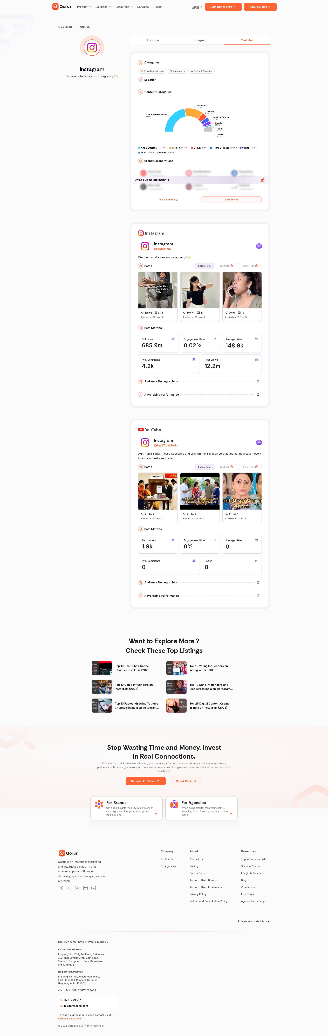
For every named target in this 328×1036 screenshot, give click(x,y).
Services (143, 7)
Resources (122, 7)
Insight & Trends (251, 873)
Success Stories (250, 866)
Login (195, 7)
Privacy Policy (198, 894)
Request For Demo (143, 781)
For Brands (167, 859)
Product (82, 7)
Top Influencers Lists (253, 859)
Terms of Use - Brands (203, 880)
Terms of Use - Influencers (206, 887)
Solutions (101, 7)
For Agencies (168, 866)
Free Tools (247, 894)
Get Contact (231, 199)
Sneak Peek (184, 781)
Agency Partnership (253, 901)
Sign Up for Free (221, 7)
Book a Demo (258, 7)
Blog (244, 880)
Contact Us (196, 859)
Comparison (248, 887)
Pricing (157, 7)
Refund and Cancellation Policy (209, 901)
